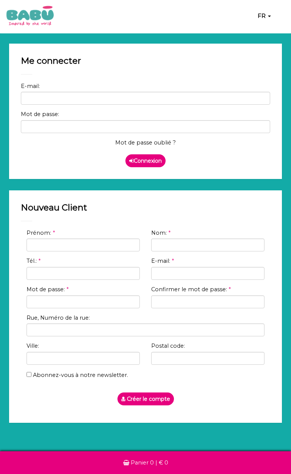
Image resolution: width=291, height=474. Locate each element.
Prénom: (41, 232)
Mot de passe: (40, 114)
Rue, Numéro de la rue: (58, 317)
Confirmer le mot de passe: (191, 289)
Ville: (33, 345)
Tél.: (34, 260)
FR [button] (262, 15)
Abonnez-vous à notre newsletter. (79, 375)
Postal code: (168, 345)
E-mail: (30, 86)
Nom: (161, 232)
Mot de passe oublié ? (145, 142)
